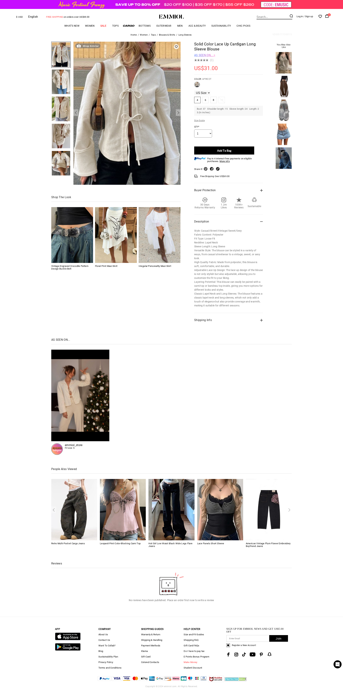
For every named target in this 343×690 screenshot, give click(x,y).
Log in (300, 16)
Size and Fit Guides (194, 634)
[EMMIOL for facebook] (228, 654)
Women (90, 25)
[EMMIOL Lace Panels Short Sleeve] (220, 509)
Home (134, 35)
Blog (100, 651)
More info (225, 161)
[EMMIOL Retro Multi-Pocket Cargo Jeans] (74, 509)
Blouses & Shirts (167, 35)
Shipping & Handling (151, 640)
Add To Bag (224, 150)
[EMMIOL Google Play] (68, 650)
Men (180, 25)
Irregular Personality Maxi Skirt (155, 266)
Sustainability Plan (108, 656)
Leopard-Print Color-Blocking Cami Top (120, 543)
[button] (75, 112)
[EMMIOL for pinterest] (261, 654)
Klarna (144, 651)
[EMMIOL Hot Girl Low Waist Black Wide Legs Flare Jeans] (171, 509)
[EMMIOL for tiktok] (244, 654)
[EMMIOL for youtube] (252, 654)
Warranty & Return (150, 634)
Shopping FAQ (191, 640)
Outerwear (164, 25)
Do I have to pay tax (194, 651)
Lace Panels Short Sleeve (210, 543)
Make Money (190, 662)
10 (221, 100)
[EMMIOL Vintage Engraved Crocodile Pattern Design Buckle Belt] (72, 235)
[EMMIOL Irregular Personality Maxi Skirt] (159, 235)
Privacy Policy (105, 662)
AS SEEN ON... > (204, 55)
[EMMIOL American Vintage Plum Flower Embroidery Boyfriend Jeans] (269, 509)
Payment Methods (150, 645)
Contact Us (104, 640)
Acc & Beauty (197, 25)
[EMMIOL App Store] (68, 639)
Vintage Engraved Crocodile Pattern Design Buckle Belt (69, 267)
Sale (103, 25)
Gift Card (146, 656)
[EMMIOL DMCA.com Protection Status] (236, 681)
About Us (103, 634)
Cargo (128, 26)
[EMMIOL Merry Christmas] (80, 402)
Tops (115, 25)
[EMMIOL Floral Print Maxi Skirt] (116, 235)
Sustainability (221, 25)
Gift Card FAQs (191, 645)
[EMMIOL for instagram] (236, 654)
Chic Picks (243, 25)
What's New (71, 25)
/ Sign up (308, 16)
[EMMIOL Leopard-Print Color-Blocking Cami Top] (123, 509)
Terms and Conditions (109, 667)
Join (278, 638)
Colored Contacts (150, 662)
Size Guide (199, 120)
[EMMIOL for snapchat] (269, 654)
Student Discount (193, 667)
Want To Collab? (107, 645)
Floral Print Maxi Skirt (106, 266)
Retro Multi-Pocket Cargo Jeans (68, 543)
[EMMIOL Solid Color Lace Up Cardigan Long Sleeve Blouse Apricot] (197, 86)
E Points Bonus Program (196, 656)
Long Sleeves (185, 35)
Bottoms (145, 25)
